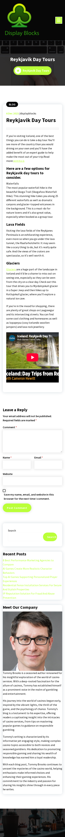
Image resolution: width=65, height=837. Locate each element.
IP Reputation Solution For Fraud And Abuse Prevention (29, 595)
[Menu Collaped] (58, 20)
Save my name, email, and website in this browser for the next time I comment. (29, 496)
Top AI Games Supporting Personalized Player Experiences (30, 579)
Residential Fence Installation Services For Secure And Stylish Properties (32, 587)
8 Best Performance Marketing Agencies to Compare (28, 562)
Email (38, 457)
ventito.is (18, 161)
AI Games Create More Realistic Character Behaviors (27, 570)
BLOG (12, 104)
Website (7, 474)
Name (7, 457)
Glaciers (11, 269)
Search (12, 530)
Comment (10, 427)
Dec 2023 (12, 113)
